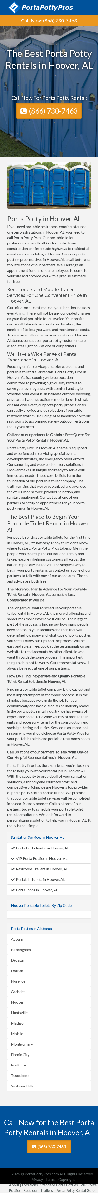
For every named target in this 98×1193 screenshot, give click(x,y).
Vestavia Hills (22, 1086)
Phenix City (20, 1054)
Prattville (18, 1065)
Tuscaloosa (20, 1075)
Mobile (17, 1033)
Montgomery (22, 1044)
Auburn (17, 939)
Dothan (17, 970)
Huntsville (19, 1012)
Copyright (66, 1179)
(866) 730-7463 (60, 20)
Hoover (17, 1002)
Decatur (17, 960)
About (14, 1185)
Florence (18, 981)
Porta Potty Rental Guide (75, 1190)
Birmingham (21, 949)
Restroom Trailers (38, 1190)
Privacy (36, 1179)
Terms (50, 1179)
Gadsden (18, 991)
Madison (18, 1023)
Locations (30, 1185)
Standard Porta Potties (59, 1185)
